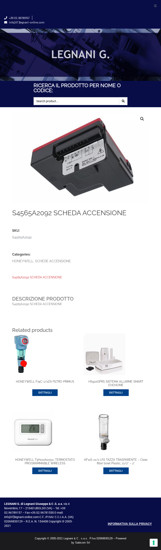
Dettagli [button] (45, 392)
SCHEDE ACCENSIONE (53, 261)
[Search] (123, 101)
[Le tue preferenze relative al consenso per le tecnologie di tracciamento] (154, 543)
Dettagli (116, 470)
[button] (155, 5)
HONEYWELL (22, 261)
